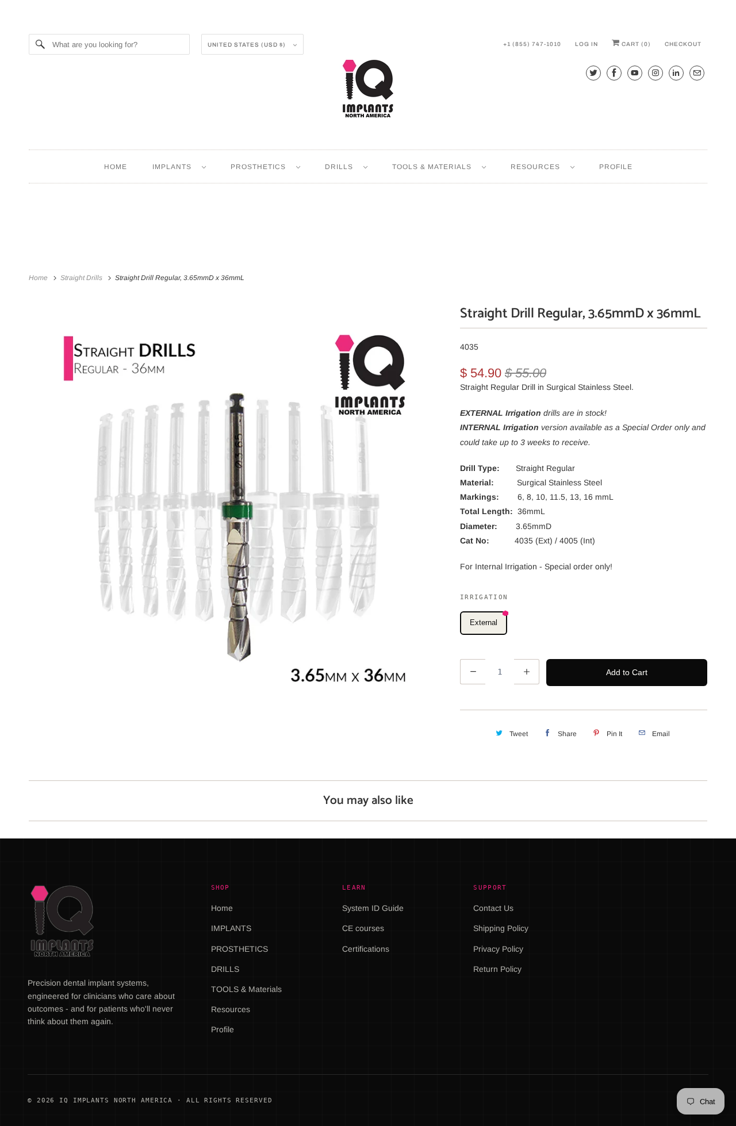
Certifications (365, 948)
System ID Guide (373, 908)
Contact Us (493, 908)
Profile (615, 167)
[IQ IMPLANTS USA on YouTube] (634, 73)
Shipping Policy (500, 928)
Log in (586, 44)
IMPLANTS (174, 167)
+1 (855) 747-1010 (532, 44)
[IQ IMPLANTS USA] (368, 90)
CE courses (363, 928)
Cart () (635, 44)
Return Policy (497, 969)
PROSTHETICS (260, 167)
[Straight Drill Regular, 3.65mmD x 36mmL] (239, 512)
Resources (538, 167)
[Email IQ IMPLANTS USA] (696, 73)
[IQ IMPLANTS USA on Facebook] (614, 73)
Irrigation (484, 597)
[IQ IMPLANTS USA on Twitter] (593, 73)
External (483, 622)
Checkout (683, 44)
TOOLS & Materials (434, 167)
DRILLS (341, 167)
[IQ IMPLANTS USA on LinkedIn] (676, 73)
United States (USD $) (248, 44)
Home (115, 167)
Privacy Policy (498, 948)
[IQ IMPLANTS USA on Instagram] (655, 73)
